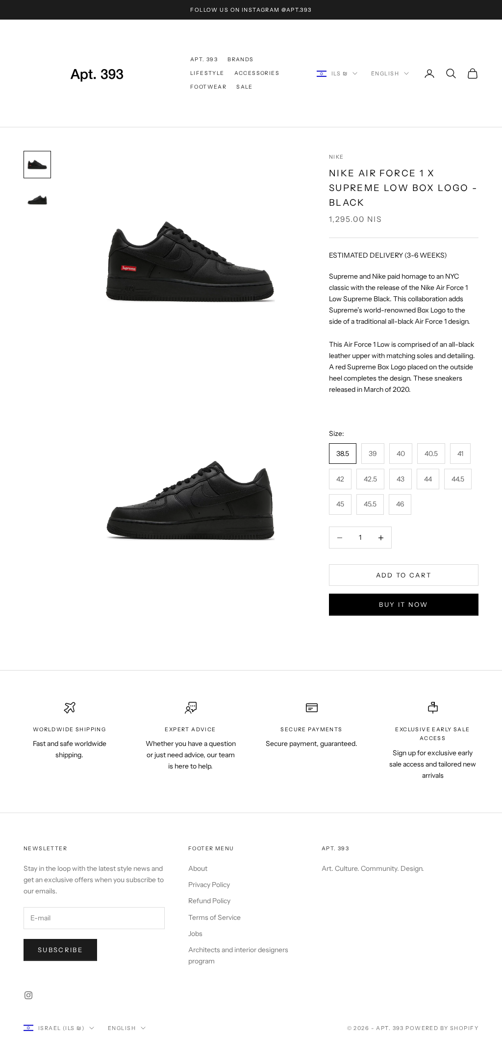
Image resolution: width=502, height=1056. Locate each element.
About (197, 868)
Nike (336, 157)
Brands (240, 59)
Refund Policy (209, 900)
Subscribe (60, 950)
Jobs (195, 933)
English (385, 73)
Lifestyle (207, 73)
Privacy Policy (209, 884)
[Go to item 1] (37, 164)
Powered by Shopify (441, 1028)
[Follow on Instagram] (28, 995)
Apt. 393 (204, 59)
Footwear (208, 87)
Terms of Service (214, 917)
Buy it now (403, 604)
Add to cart (404, 575)
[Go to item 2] (37, 200)
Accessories (256, 73)
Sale (244, 87)
